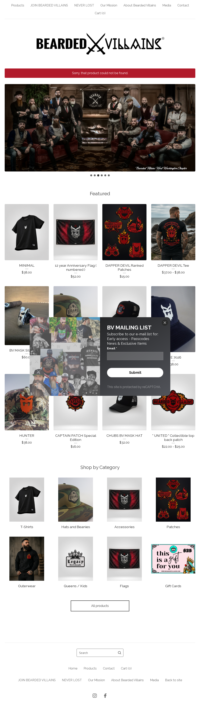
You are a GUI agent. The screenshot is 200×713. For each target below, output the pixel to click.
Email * (112, 348)
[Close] (165, 323)
